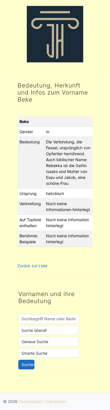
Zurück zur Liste (32, 265)
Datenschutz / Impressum (42, 401)
